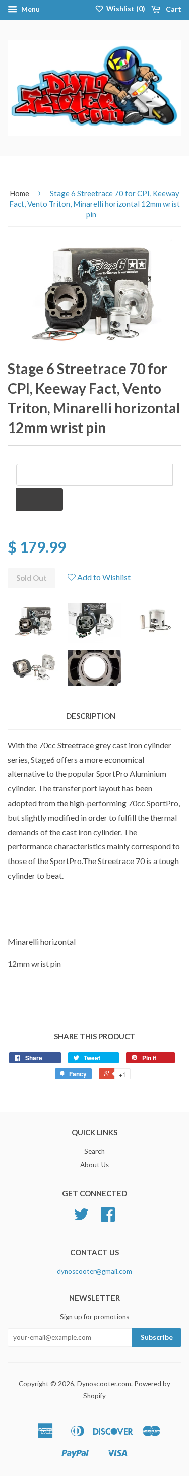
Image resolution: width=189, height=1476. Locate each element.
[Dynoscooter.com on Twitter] (81, 1218)
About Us (94, 1165)
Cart (172, 9)
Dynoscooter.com (104, 1384)
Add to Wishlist (103, 577)
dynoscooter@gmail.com (94, 1271)
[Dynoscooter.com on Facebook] (107, 1218)
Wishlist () (125, 8)
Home (19, 193)
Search (94, 1151)
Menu (30, 9)
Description (90, 715)
